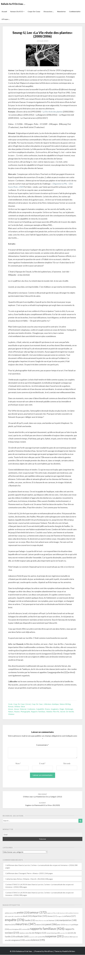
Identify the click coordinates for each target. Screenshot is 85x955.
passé (51, 924)
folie (38, 920)
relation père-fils (52, 711)
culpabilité (40, 709)
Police (68, 925)
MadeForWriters (68, 951)
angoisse (51, 913)
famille (30, 920)
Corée (10, 704)
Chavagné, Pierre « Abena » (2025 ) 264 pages (35, 873)
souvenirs (33, 937)
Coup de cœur (37, 704)
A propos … (6, 19)
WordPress (48, 951)
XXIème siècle (19, 706)
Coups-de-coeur (34, 11)
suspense (54, 936)
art (57, 913)
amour (10, 709)
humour (54, 920)
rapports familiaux (38, 711)
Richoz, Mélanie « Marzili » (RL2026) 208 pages (35, 879)
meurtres (25, 924)
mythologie (69, 709)
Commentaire (42, 745)
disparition (39, 916)
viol (27, 940)
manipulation (68, 920)
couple (10, 916)
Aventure (64, 913)
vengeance (18, 940)
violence (11, 714)
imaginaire (55, 709)
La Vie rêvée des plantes (53, 111)
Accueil (4, 11)
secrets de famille (67, 711)
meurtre (10, 925)
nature (10, 711)
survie (41, 937)
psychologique (15, 929)
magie (62, 709)
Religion (40, 933)
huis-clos (44, 920)
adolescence (10, 913)
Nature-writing (65, 704)
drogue (60, 916)
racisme (26, 929)
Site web (66, 763)
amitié (23, 912)
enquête (14, 920)
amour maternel (20, 709)
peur (61, 925)
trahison (68, 937)
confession (31, 709)
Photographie (25, 711)
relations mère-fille (26, 933)
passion (17, 711)
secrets (63, 933)
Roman (10, 706)
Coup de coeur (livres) (22, 704)
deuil (27, 916)
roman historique (53, 933)
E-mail (42, 763)
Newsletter (61, 11)
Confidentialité (74, 11)
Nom (18, 763)
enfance (70, 916)
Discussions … (49, 11)
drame (47, 709)
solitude (22, 936)
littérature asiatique (51, 704)
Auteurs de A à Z (16, 11)
